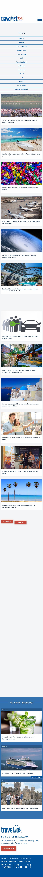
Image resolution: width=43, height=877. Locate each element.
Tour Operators (21, 46)
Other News (21, 85)
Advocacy (21, 70)
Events (21, 81)
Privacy (27, 861)
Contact (20, 861)
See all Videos (36, 777)
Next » (20, 522)
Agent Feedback (21, 62)
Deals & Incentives (21, 89)
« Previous (7, 521)
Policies (21, 74)
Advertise (4, 861)
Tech (21, 78)
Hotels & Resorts (21, 54)
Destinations (21, 50)
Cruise (21, 42)
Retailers (21, 66)
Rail (21, 58)
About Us (12, 861)
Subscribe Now (8, 848)
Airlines (21, 39)
